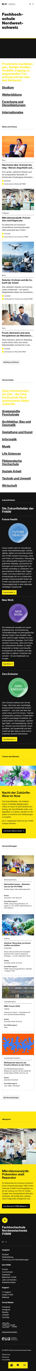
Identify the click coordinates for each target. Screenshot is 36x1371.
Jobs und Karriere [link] (9, 1280)
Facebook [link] (6, 1307)
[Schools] (11, 1365)
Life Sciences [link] (11, 453)
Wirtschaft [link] (9, 485)
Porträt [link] (5, 1269)
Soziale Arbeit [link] (11, 471)
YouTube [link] (5, 1317)
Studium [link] (8, 87)
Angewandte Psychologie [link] (11, 412)
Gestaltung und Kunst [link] (17, 432)
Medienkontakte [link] (9, 1282)
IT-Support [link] (6, 1292)
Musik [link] (6, 446)
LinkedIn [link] (5, 1315)
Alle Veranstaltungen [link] (11, 1097)
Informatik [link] (9, 439)
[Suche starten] (18, 1365)
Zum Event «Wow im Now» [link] (12, 831)
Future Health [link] (8, 592)
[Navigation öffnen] (24, 1365)
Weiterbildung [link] (12, 94)
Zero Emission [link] (8, 739)
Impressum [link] (5, 1357)
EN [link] (33, 4)
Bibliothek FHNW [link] (9, 1277)
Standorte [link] (6, 1275)
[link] (8, 4)
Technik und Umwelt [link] (16, 478)
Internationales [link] (12, 112)
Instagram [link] (6, 1310)
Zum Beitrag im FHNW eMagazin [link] (14, 1206)
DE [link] (30, 4)
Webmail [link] (5, 1297)
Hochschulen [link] (7, 1272)
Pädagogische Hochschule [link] (12, 462)
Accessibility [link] (6, 1359)
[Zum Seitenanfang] (5, 1220)
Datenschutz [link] (6, 1354)
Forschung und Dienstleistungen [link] (14, 103)
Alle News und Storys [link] (11, 362)
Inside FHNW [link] (7, 1295)
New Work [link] (7, 664)
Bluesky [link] (5, 1312)
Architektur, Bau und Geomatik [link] (16, 423)
